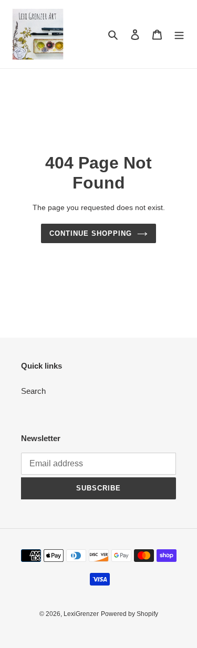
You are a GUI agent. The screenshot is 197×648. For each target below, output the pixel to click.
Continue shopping (90, 233)
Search (33, 390)
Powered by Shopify (129, 614)
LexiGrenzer (81, 614)
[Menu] (179, 34)
